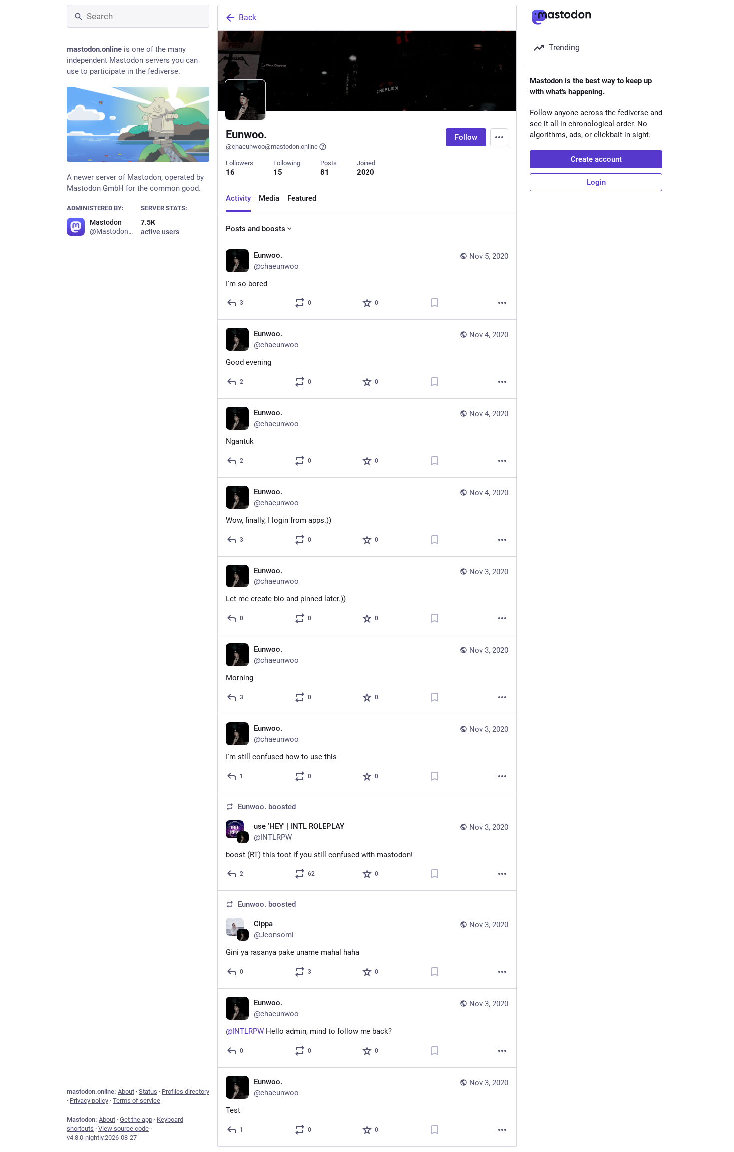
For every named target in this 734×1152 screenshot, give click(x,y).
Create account (596, 159)
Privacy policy (89, 1100)
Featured (301, 198)
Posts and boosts (255, 228)
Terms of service (136, 1100)
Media (269, 198)
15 (277, 172)
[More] (502, 303)
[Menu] (499, 137)
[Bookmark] (435, 303)
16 (230, 172)
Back (247, 17)
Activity (238, 198)
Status (148, 1091)
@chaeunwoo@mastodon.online (272, 146)
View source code (123, 1128)
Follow (466, 137)
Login (596, 182)
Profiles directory (185, 1091)
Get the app (136, 1119)
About (126, 1091)
